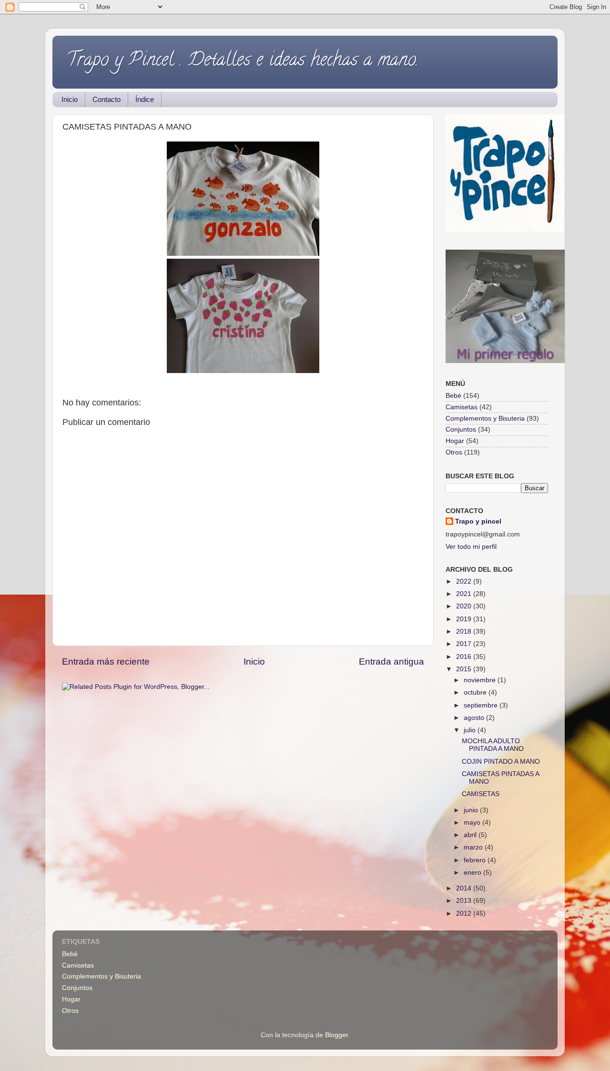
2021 (464, 593)
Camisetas (462, 407)
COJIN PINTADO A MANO (501, 761)
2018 (464, 631)
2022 (464, 581)
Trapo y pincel (478, 521)
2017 (464, 643)
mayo (473, 822)
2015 (464, 669)
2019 (464, 619)
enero (473, 872)
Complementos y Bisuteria (485, 418)
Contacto (106, 99)
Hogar (455, 441)
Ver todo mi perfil (471, 546)
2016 (464, 656)
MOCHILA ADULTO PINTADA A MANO (493, 745)
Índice (144, 99)
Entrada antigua (391, 662)
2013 (464, 900)
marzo (474, 847)
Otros (454, 452)
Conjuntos (461, 429)
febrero (476, 860)
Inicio (69, 99)
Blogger (336, 1035)
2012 (464, 913)
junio (472, 810)
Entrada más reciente (106, 662)
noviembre (481, 680)
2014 (464, 888)
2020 (464, 606)
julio (471, 730)
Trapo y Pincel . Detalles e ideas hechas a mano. (242, 61)
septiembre (481, 705)
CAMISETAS (480, 794)
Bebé (453, 395)
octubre (476, 692)
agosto (475, 717)
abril (471, 835)
